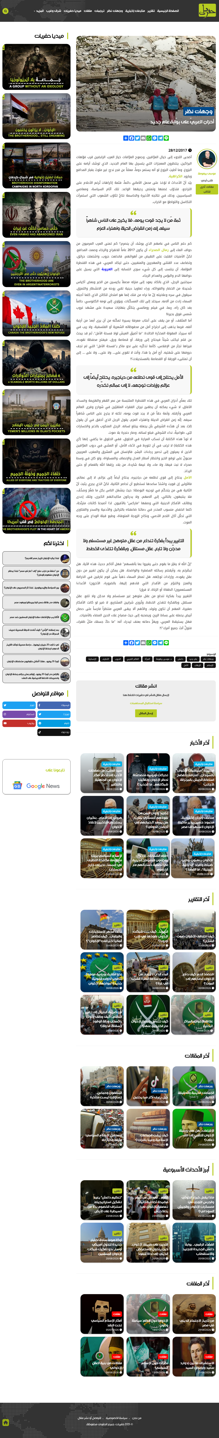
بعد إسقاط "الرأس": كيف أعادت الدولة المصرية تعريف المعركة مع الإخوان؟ (34, 632)
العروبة (106, 269)
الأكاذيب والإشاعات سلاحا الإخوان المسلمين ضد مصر (34, 617)
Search (5, 11)
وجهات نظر (115, 11)
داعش (180, 659)
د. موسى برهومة (164, 659)
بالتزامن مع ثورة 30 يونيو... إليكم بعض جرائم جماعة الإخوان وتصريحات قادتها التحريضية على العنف (32, 676)
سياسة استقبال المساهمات (146, 703)
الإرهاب (197, 665)
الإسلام (210, 665)
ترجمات (99, 11)
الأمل (186, 665)
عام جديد (193, 659)
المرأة (147, 659)
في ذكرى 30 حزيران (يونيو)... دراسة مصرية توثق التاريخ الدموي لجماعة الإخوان (32, 646)
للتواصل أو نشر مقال (89, 1418)
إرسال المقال (146, 713)
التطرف (105, 659)
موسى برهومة (207, 173)
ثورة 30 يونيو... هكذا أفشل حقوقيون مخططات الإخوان (33, 661)
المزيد (39, 11)
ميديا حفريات (72, 11)
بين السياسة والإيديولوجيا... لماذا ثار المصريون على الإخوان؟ (31, 587)
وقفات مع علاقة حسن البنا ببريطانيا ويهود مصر (36, 602)
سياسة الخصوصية (116, 1418)
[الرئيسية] (207, 11)
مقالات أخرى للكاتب (207, 189)
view (212, 755)
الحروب (118, 659)
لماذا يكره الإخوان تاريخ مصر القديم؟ (42, 558)
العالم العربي (133, 659)
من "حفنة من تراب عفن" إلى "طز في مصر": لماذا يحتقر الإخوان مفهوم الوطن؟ (33, 573)
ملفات (88, 11)
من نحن (136, 1418)
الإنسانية (92, 659)
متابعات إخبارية (135, 11)
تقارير (151, 11)
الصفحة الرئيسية (168, 11)
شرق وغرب (53, 11)
